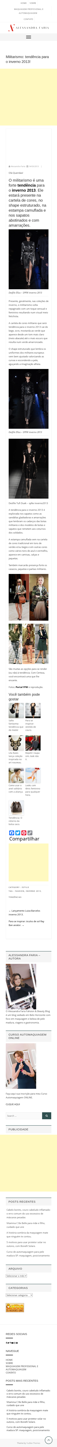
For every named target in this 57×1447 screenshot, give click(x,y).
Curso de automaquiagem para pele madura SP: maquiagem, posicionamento (28, 1428)
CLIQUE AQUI (13, 1104)
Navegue (12, 1351)
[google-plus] (17, 1342)
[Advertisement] (28, 97)
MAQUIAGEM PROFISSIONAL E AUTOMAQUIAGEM (22, 1368)
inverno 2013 (33, 891)
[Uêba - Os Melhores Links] (15, 1304)
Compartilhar (24, 838)
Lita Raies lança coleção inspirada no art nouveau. (15, 757)
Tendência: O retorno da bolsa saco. (15, 821)
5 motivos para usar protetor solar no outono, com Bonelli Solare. (26, 1420)
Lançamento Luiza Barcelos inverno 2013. (24, 912)
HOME (24, 3)
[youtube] (12, 1342)
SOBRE (33, 3)
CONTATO (28, 19)
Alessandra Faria (18, 166)
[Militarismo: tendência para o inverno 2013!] (28, 133)
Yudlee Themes (33, 1443)
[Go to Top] (48, 1440)
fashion (19, 891)
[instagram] (15, 1342)
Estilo (25, 887)
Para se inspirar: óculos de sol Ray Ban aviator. (26, 923)
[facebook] (6, 1342)
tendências (15, 897)
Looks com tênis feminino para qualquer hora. (32, 790)
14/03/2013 (33, 166)
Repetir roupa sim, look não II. (32, 756)
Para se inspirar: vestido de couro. (30, 725)
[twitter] (8, 1342)
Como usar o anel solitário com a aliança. (16, 788)
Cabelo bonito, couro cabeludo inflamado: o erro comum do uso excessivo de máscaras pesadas (28, 1213)
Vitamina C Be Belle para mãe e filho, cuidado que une (26, 1403)
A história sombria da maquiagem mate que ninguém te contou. (27, 1412)
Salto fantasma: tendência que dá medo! (16, 725)
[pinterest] (10, 1342)
